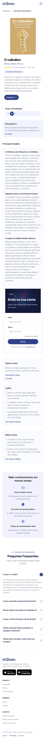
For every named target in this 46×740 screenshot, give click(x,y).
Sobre (5, 702)
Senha (10, 327)
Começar (10, 97)
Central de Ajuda (8, 716)
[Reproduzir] (12, 114)
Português (13, 735)
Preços (5, 688)
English (5, 735)
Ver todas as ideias (13, 459)
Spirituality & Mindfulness (14, 72)
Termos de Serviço (9, 723)
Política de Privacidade (11, 719)
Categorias (6, 11)
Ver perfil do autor (12, 375)
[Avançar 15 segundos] (15, 114)
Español (21, 735)
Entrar (23, 342)
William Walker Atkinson (14, 64)
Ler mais (8, 134)
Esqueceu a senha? (31, 336)
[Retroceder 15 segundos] (8, 114)
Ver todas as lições (13, 422)
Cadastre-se (30, 347)
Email (10, 317)
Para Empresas (8, 691)
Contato (5, 705)
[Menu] (40, 3)
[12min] (8, 3)
